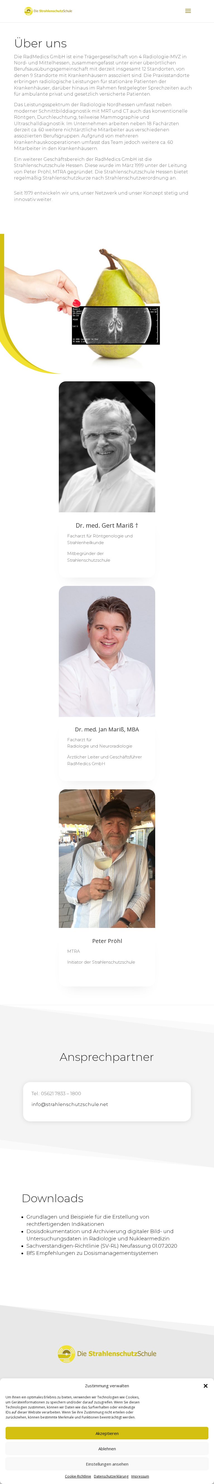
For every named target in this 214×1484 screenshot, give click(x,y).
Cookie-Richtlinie (78, 1476)
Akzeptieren (107, 1433)
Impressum (140, 1476)
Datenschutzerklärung (111, 1476)
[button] (205, 1386)
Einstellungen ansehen (107, 1464)
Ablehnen (107, 1448)
